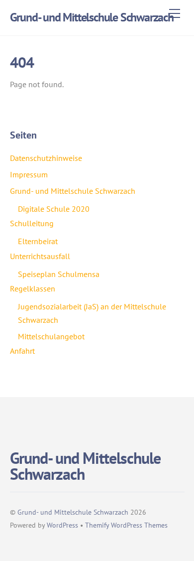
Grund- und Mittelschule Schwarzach (72, 191)
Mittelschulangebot (51, 336)
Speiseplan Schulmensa (58, 274)
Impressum (29, 174)
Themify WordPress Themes (126, 525)
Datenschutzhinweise (46, 158)
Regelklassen (32, 288)
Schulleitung (32, 223)
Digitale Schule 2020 (54, 209)
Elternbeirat (38, 241)
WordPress (62, 525)
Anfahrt (22, 351)
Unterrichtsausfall (40, 256)
